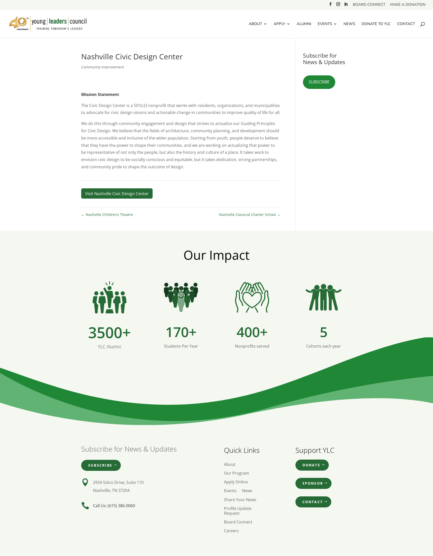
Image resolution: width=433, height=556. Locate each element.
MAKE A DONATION (407, 5)
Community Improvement (102, 67)
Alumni (304, 24)
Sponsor (312, 483)
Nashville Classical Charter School (249, 214)
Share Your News (240, 499)
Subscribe (319, 82)
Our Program (236, 473)
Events (325, 24)
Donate (311, 465)
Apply (279, 24)
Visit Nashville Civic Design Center (117, 193)
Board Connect (369, 5)
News (349, 24)
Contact (406, 24)
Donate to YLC (376, 24)
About (255, 24)
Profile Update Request (237, 511)
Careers (231, 530)
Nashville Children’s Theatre (107, 214)
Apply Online (236, 482)
